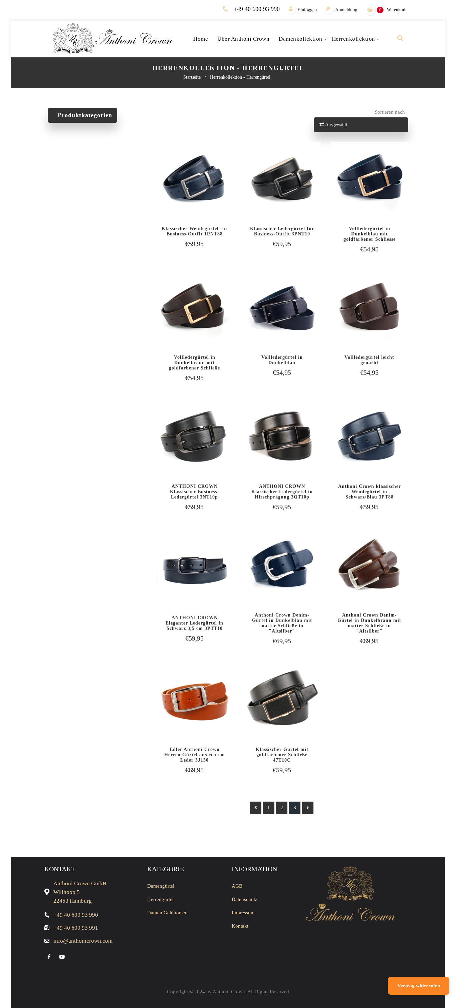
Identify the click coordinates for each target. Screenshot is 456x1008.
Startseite (192, 77)
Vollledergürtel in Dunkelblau (282, 360)
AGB (237, 886)
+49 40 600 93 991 (75, 928)
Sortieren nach (390, 112)
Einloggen (307, 9)
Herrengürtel (160, 899)
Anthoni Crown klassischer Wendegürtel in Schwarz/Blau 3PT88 (369, 491)
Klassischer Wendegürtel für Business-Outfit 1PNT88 (195, 231)
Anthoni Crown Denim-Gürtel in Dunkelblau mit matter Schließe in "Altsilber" (282, 623)
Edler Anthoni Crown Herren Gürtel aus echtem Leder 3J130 (194, 755)
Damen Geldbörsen (167, 912)
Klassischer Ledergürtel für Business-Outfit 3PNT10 (282, 231)
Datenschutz (244, 899)
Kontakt (240, 926)
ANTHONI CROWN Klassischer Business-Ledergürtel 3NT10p (194, 491)
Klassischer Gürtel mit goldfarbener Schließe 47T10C (282, 755)
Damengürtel (160, 886)
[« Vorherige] (255, 808)
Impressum (243, 912)
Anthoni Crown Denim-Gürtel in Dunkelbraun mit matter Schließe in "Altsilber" (369, 623)
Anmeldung (346, 9)
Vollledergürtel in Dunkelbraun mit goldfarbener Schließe (194, 362)
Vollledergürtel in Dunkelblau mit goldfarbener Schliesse (370, 234)
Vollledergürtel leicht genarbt (369, 360)
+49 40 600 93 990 (257, 9)
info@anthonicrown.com (82, 941)
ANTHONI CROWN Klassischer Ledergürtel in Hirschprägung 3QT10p (282, 491)
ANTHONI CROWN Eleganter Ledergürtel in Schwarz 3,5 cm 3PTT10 (194, 623)
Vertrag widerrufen (418, 985)
